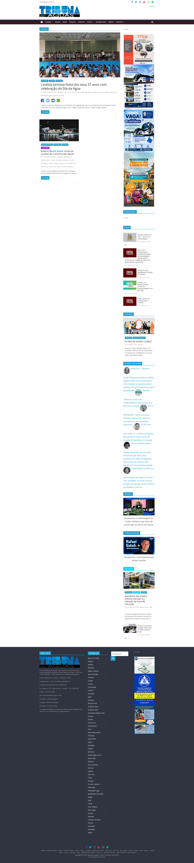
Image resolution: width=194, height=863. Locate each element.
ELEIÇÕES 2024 (101, 22)
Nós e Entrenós (93, 765)
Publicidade (91, 787)
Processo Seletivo (94, 784)
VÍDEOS (110, 22)
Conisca (90, 684)
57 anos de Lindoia (73, 92)
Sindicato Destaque (139, 338)
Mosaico (91, 761)
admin (61, 92)
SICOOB (90, 813)
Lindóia (52, 81)
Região (144, 592)
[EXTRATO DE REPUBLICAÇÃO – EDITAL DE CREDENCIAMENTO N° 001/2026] (129, 282)
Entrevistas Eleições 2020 (96, 713)
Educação (136, 592)
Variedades (45, 148)
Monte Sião (91, 758)
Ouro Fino (91, 774)
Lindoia (61, 95)
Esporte (72, 22)
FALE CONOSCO (131, 852)
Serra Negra (92, 810)
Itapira (90, 742)
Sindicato (128, 338)
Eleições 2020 (92, 703)
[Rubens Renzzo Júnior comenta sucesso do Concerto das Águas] (59, 121)
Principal (59, 81)
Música (62, 163)
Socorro (90, 823)
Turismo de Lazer (54, 166)
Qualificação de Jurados (95, 794)
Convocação (92, 687)
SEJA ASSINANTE (121, 852)
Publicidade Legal (93, 791)
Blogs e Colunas (93, 671)
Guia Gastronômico (94, 732)
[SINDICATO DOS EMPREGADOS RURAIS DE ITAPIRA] (129, 270)
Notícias (90, 768)
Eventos (81, 22)
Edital (89, 22)
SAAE (89, 800)
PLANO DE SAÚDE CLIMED (138, 341)
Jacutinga (91, 745)
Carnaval (91, 677)
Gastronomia (92, 726)
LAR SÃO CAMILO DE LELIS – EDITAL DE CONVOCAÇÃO (144, 237)
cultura (111, 92)
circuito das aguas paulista (88, 92)
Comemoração (103, 92)
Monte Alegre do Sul (94, 755)
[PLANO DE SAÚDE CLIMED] (139, 319)
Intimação (91, 736)
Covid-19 (91, 690)
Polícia (57, 22)
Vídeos (90, 833)
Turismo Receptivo (67, 166)
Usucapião (91, 826)
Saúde (90, 804)
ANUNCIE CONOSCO (109, 852)
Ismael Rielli (92, 739)
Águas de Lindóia (47, 144)
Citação (90, 681)
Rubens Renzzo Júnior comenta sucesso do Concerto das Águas (57, 152)
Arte (48, 160)
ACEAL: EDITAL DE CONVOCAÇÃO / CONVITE (143, 301)
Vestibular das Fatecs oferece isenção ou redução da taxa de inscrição (136, 600)
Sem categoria (92, 807)
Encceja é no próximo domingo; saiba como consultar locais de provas (144, 629)
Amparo (90, 661)
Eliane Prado (145, 607)
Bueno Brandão (93, 674)
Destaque (44, 81)
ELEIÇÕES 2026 (93, 710)
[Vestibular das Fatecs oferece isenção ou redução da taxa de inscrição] (139, 573)
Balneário (91, 668)
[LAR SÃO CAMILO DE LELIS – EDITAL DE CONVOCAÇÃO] (129, 234)
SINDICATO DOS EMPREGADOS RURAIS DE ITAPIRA (144, 272)
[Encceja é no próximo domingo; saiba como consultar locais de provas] (129, 625)
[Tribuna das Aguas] (41, 22)
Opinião (90, 771)
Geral (65, 22)
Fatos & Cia (92, 723)
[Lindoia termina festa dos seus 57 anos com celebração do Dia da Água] (79, 34)
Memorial (91, 752)
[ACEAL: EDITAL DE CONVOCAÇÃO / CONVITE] (129, 298)
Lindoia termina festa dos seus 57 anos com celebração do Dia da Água (74, 86)
